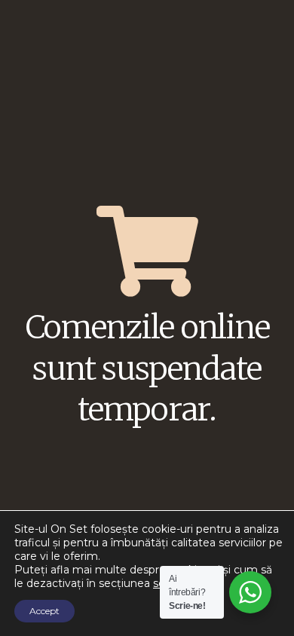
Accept (44, 610)
